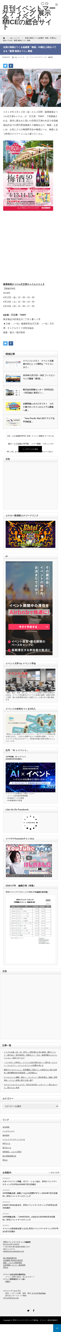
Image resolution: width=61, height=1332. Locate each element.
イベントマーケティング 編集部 (41, 57)
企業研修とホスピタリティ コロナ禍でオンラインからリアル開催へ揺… (38, 406)
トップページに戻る (30, 449)
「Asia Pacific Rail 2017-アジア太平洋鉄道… (39, 420)
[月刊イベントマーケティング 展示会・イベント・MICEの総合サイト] (29, 17)
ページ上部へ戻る (57, 1328)
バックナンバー (9, 1131)
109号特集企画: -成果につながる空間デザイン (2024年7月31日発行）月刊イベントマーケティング (30, 1194)
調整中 (7, 1281)
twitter (42, 3)
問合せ (5, 1160)
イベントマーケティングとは (14, 1139)
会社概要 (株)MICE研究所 (13, 1260)
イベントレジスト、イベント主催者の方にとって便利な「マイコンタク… (38, 364)
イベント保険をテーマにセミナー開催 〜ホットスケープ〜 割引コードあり (42, 437)
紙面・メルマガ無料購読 (12, 1263)
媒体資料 (6, 1135)
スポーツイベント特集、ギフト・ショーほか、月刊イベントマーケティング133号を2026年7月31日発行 (30, 1183)
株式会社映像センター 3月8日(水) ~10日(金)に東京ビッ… (38, 391)
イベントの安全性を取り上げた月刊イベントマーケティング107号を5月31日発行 (30, 1230)
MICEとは (6, 1143)
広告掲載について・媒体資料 (14, 1265)
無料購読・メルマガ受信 (12, 1152)
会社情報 (6, 1127)
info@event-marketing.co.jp (13, 1251)
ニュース (21, 57)
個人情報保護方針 (9, 1156)
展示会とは (7, 1148)
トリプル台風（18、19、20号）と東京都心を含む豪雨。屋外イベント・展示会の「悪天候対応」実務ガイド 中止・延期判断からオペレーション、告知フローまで (30, 1055)
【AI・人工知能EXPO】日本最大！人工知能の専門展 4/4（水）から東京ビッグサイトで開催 (18, 437)
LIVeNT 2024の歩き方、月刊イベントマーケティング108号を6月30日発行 (30, 1206)
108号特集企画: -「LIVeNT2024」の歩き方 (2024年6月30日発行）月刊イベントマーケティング (29, 1218)
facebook (46, 3)
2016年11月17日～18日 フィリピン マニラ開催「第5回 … (39, 377)
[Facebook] (33, 1310)
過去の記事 (55, 1172)
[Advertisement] (30, 247)
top (16, 57)
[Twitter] (27, 1310)
